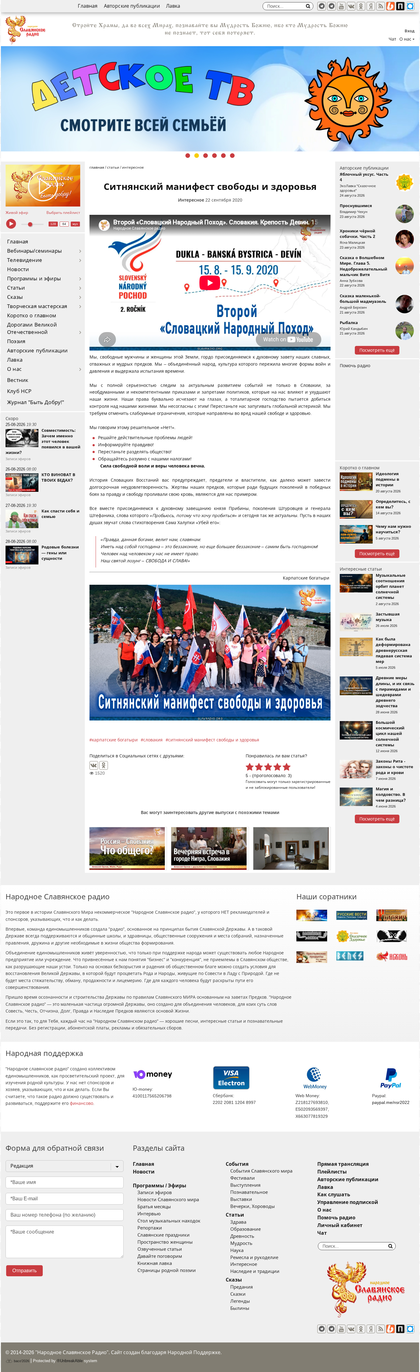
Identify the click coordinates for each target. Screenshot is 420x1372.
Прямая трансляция (343, 1164)
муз (75, 224)
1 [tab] (187, 155)
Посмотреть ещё (377, 350)
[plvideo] (400, 6)
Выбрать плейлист (63, 213)
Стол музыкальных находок (168, 1220)
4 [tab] (214, 155)
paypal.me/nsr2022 (391, 1102)
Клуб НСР (19, 391)
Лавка (173, 6)
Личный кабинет (340, 1225)
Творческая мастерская (37, 306)
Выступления (245, 1185)
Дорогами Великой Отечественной (32, 328)
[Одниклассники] (361, 6)
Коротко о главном (31, 316)
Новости (18, 269)
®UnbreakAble (70, 1360)
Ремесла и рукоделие (254, 1257)
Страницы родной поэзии (166, 1270)
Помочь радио (355, 365)
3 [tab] (205, 155)
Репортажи (149, 1228)
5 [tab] (223, 155)
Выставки (241, 1199)
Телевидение (24, 260)
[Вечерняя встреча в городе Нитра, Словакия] (209, 848)
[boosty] (390, 6)
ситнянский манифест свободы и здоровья (213, 739)
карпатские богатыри (115, 739)
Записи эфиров (154, 1192)
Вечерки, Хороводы (252, 1206)
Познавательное (249, 1192)
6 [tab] (232, 155)
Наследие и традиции (254, 1271)
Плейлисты (332, 1171)
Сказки (238, 1294)
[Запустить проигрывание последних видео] (43, 186)
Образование (245, 1229)
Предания (241, 1287)
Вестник (17, 380)
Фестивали (242, 1178)
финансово (81, 1103)
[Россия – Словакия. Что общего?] (128, 848)
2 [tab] (196, 155)
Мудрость (241, 1243)
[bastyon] (410, 6)
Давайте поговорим (159, 1256)
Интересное (191, 200)
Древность (242, 1236)
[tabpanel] (210, 98)
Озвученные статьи (159, 1249)
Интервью (148, 1213)
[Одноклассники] (103, 765)
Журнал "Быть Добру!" (35, 402)
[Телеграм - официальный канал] (321, 6)
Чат (392, 39)
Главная (87, 6)
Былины (239, 1308)
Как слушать (333, 1194)
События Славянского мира (261, 1171)
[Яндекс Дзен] (371, 6)
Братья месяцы (154, 1206)
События (237, 1164)
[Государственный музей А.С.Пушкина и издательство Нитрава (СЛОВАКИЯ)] (292, 848)
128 (53, 224)
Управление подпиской (347, 1202)
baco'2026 (21, 1361)
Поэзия (16, 341)
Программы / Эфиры (159, 1185)
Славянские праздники (163, 1235)
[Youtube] (341, 6)
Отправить (24, 1270)
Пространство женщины (165, 1242)
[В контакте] (351, 6)
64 (64, 224)
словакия (153, 739)
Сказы (15, 297)
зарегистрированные (311, 782)
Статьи (16, 288)
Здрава (238, 1222)
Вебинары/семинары (34, 251)
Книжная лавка (154, 1263)
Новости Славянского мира (168, 1199)
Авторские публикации (132, 6)
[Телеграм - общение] (331, 6)
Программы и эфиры (34, 279)
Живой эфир (17, 213)
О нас (14, 369)
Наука (237, 1250)
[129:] (210, 98)
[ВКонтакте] (93, 765)
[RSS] (380, 6)
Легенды (240, 1301)
